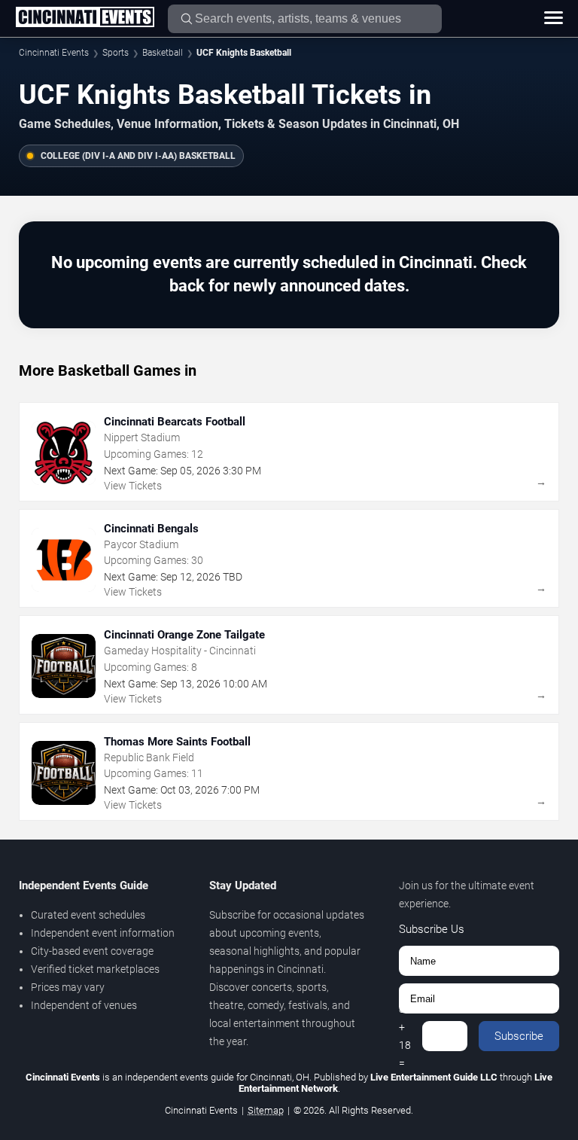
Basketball (162, 52)
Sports (115, 52)
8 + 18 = (405, 1036)
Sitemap (266, 1110)
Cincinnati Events (54, 52)
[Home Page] (84, 18)
